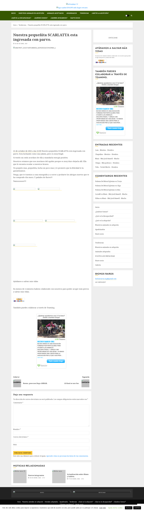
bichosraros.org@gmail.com (105, 279)
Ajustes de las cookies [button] (115, 508)
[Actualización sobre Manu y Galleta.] (59, 476)
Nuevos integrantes (36, 475)
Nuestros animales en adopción (31, 13)
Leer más (102, 508)
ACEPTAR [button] (137, 508)
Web (15, 445)
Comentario (18, 403)
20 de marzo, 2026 (35, 478)
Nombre (17, 429)
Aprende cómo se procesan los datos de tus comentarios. (67, 456)
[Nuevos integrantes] (20, 476)
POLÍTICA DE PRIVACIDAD (105, 256)
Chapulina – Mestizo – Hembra (106, 154)
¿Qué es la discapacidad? (21, 18)
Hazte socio (75, 18)
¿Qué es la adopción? (100, 13)
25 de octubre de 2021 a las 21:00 (27, 151)
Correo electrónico (20, 437)
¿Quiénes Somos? (41, 18)
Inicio (13, 13)
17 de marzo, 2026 (74, 479)
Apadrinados (72, 13)
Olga (119, 185)
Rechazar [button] (128, 508)
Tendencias (84, 13)
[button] (131, 15)
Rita (118, 190)
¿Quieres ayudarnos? (59, 18)
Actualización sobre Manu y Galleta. (77, 475)
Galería (98, 265)
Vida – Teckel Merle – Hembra (106, 167)
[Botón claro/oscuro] (127, 16)
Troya (119, 181)
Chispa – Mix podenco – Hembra (107, 163)
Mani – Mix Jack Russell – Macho (107, 159)
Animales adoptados (55, 13)
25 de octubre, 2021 (21, 44)
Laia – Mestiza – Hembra (104, 150)
